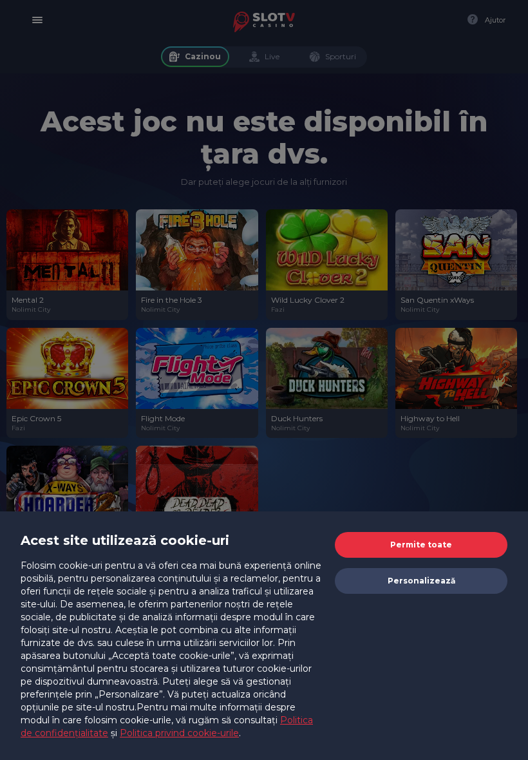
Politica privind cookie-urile (179, 733)
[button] (421, 545)
